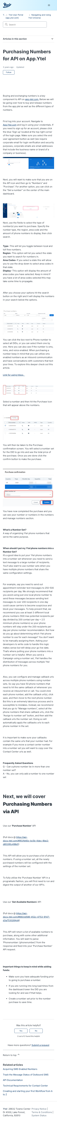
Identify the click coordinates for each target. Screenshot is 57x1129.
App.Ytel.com (10, 124)
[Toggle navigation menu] (49, 5)
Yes (20, 1031)
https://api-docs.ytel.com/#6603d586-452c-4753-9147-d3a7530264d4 (26, 917)
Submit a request (40, 1045)
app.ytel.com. (32, 99)
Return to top (10, 1055)
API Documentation (13, 1080)
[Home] (7, 5)
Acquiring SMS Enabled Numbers (20, 1069)
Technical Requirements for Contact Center (25, 1085)
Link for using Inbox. (14, 374)
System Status (39, 1115)
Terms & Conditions (42, 1112)
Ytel (5, 15)
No (36, 1031)
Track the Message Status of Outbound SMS (26, 1074)
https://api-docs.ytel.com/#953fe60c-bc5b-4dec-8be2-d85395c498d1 (26, 841)
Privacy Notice (39, 1108)
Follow (8, 72)
